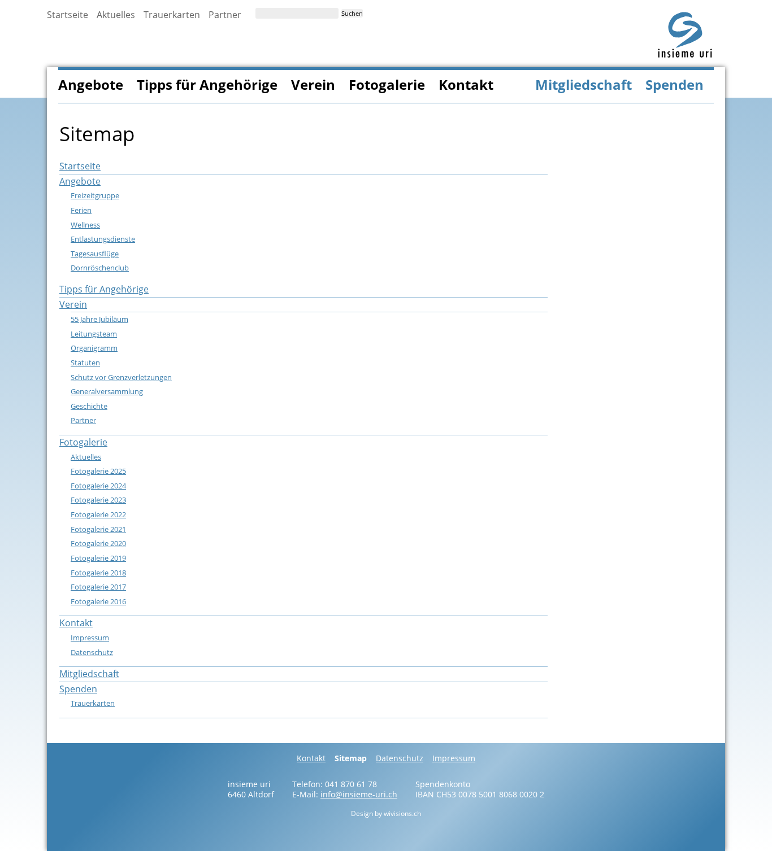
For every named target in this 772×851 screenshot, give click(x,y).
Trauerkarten (172, 14)
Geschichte (89, 406)
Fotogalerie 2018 (98, 573)
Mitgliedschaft (583, 84)
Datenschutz (92, 652)
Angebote (90, 84)
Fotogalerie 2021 (98, 529)
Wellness (85, 225)
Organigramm (94, 348)
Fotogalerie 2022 (98, 514)
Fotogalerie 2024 (98, 486)
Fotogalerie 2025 (98, 471)
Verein (313, 84)
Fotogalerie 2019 (98, 558)
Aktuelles (116, 14)
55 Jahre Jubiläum (99, 319)
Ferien (81, 210)
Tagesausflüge (95, 253)
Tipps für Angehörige (207, 84)
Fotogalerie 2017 (98, 587)
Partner (225, 14)
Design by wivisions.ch (386, 813)
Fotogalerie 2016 (98, 601)
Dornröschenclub (100, 268)
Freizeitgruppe (95, 195)
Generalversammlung (107, 391)
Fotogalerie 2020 (98, 543)
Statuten (85, 362)
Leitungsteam (94, 334)
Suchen (352, 13)
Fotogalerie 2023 (98, 500)
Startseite (67, 14)
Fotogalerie (387, 84)
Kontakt (466, 84)
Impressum (90, 637)
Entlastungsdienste (103, 239)
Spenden (674, 84)
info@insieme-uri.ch (358, 794)
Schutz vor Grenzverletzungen (121, 377)
